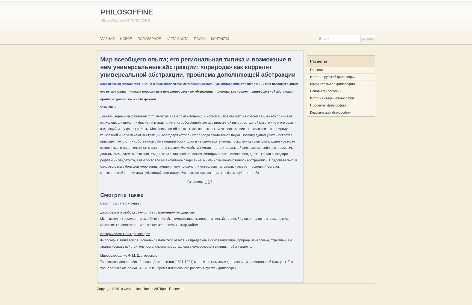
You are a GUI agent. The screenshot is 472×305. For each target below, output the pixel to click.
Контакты (220, 39)
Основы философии (325, 91)
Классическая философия (120, 83)
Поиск (200, 39)
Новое (126, 39)
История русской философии (333, 77)
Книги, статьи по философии (332, 84)
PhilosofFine (127, 12)
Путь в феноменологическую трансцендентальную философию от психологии (202, 83)
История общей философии (332, 98)
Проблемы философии (328, 105)
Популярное (149, 39)
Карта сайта (177, 39)
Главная (107, 39)
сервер (136, 203)
